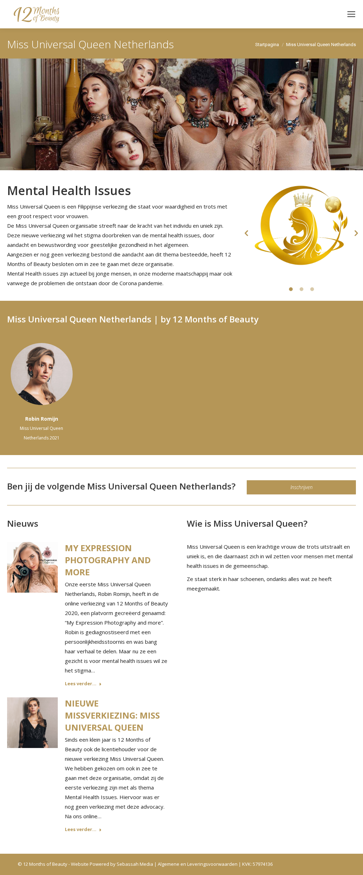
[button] (246, 233)
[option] (301, 225)
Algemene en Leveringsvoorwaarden (198, 864)
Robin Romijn (41, 418)
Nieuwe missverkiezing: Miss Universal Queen (112, 715)
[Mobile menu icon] (351, 14)
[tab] (290, 288)
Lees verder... (80, 684)
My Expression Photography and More (108, 560)
